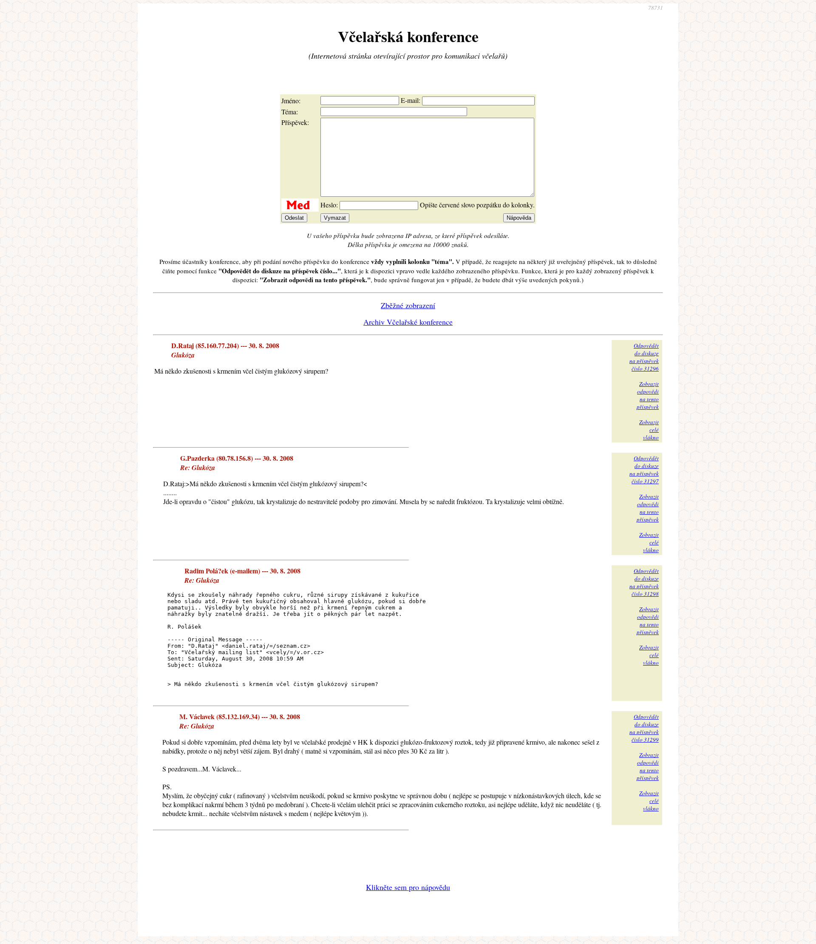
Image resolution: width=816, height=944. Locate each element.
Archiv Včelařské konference (408, 322)
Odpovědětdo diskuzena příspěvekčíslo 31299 (644, 728)
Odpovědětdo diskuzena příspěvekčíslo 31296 (644, 357)
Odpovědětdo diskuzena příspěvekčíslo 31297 (644, 469)
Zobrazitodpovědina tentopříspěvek (648, 395)
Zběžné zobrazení (408, 305)
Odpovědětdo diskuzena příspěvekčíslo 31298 (644, 582)
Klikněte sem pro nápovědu (408, 887)
